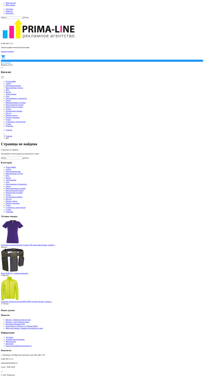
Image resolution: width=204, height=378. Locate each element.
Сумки (8, 124)
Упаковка (9, 126)
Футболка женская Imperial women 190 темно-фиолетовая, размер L (28, 245)
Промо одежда (11, 115)
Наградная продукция (14, 105)
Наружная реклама (13, 86)
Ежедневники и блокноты (16, 98)
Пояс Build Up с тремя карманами (14, 273)
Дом (7, 96)
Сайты (8, 84)
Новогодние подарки (14, 107)
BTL (7, 90)
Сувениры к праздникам (16, 122)
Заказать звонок (7, 51)
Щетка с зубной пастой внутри (18, 320)
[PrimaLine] (38, 39)
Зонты (8, 100)
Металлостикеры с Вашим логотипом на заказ (24, 328)
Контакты (10, 13)
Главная (9, 130)
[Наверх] (2, 371)
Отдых (8, 109)
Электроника (11, 94)
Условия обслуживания (15, 339)
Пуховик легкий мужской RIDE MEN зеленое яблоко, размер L (26, 302)
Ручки (8, 120)
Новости (9, 11)
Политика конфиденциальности (19, 346)
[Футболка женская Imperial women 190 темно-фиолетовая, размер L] (13, 243)
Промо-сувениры (13, 117)
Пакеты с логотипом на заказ (17, 322)
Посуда (8, 113)
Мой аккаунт (11, 3)
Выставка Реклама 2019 (15, 324)
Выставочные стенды (14, 88)
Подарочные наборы (14, 111)
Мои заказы (10, 5)
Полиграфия (11, 81)
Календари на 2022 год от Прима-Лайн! (22, 326)
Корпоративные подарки (16, 103)
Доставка (9, 9)
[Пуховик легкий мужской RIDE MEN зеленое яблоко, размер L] (10, 299)
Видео (8, 92)
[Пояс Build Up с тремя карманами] (13, 271)
